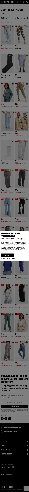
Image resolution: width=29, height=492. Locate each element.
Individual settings (8, 258)
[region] (14, 246)
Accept (7, 255)
